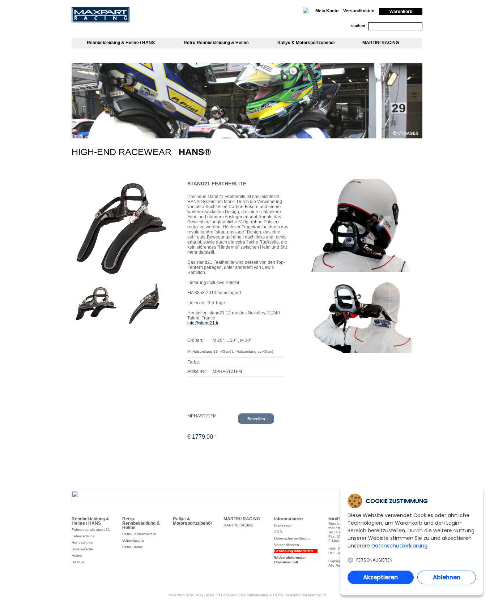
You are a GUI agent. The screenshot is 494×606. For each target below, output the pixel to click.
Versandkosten (358, 10)
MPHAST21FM (202, 415)
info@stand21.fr (202, 323)
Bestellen (256, 419)
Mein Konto (326, 10)
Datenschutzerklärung (399, 545)
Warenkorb (400, 11)
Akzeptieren (380, 577)
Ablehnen (446, 577)
